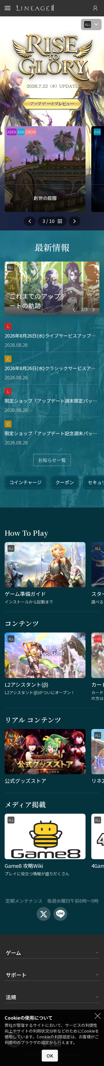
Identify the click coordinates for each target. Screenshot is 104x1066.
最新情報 (52, 247)
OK (50, 1055)
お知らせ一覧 (52, 460)
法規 (11, 997)
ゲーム (13, 952)
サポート (16, 974)
